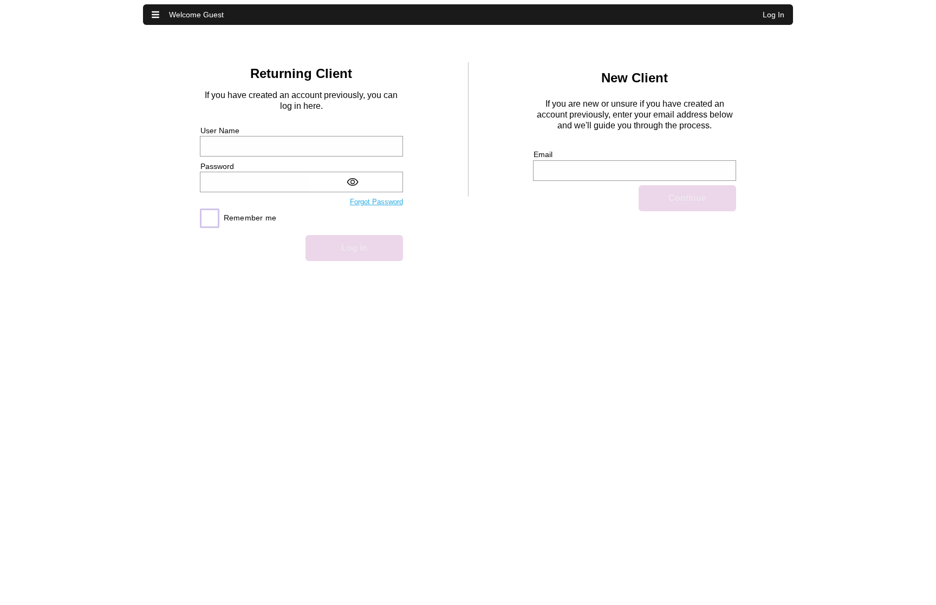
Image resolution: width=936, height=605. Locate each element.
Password (217, 166)
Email (543, 154)
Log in (354, 247)
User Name (219, 130)
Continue (687, 198)
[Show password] (355, 182)
